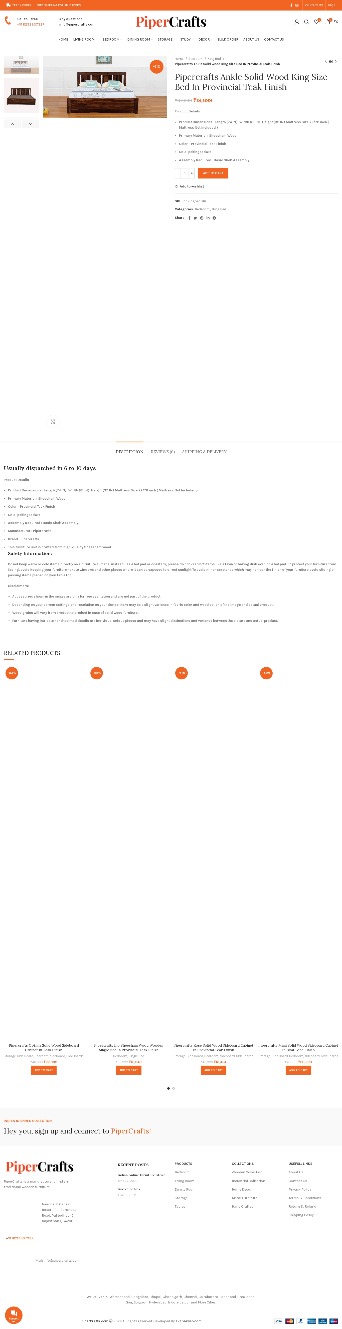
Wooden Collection (247, 1172)
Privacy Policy (300, 1189)
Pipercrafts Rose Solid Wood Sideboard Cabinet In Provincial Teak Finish (213, 1047)
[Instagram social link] (297, 5)
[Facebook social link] (291, 5)
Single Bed (136, 1056)
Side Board (25, 1056)
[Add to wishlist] (80, 684)
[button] (44, 1070)
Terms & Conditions (305, 1198)
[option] (21, 65)
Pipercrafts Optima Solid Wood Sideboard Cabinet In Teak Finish (44, 1047)
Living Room (184, 1181)
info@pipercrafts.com (77, 24)
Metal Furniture (244, 1198)
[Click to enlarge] (53, 421)
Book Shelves (129, 1189)
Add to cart (213, 173)
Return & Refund (302, 1206)
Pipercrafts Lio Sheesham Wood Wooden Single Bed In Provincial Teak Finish (128, 1047)
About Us (296, 1172)
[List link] (43, 1213)
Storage (10, 1056)
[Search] (306, 22)
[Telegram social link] (214, 218)
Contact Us (298, 1181)
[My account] (297, 22)
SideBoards (75, 1056)
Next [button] (30, 124)
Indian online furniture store (141, 1175)
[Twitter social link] (195, 218)
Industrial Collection (248, 1181)
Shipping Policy (301, 1215)
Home (179, 59)
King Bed (215, 59)
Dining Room (185, 1189)
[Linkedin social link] (208, 218)
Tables (180, 1206)
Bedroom (196, 59)
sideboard (57, 1056)
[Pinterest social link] (202, 218)
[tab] (129, 449)
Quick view (80, 673)
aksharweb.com (189, 1321)
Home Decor (242, 1189)
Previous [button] (12, 124)
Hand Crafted (242, 1206)
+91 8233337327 (30, 24)
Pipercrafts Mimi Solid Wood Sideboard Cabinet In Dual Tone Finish (298, 1047)
